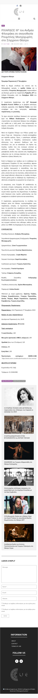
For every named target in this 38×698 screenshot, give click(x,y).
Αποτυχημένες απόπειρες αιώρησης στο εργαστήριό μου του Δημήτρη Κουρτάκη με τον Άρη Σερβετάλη (18, 490)
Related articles (7, 381)
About (13, 641)
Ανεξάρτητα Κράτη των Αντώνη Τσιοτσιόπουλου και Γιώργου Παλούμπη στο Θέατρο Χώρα (18, 546)
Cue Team (6, 44)
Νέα (3, 25)
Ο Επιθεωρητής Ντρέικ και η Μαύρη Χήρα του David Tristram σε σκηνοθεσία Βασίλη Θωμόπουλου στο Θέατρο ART (17, 518)
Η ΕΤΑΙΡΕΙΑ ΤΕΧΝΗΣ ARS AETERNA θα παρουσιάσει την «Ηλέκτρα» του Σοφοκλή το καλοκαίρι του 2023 (18, 410)
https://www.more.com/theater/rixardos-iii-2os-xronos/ (19, 358)
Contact (14, 643)
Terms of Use (16, 646)
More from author (19, 381)
